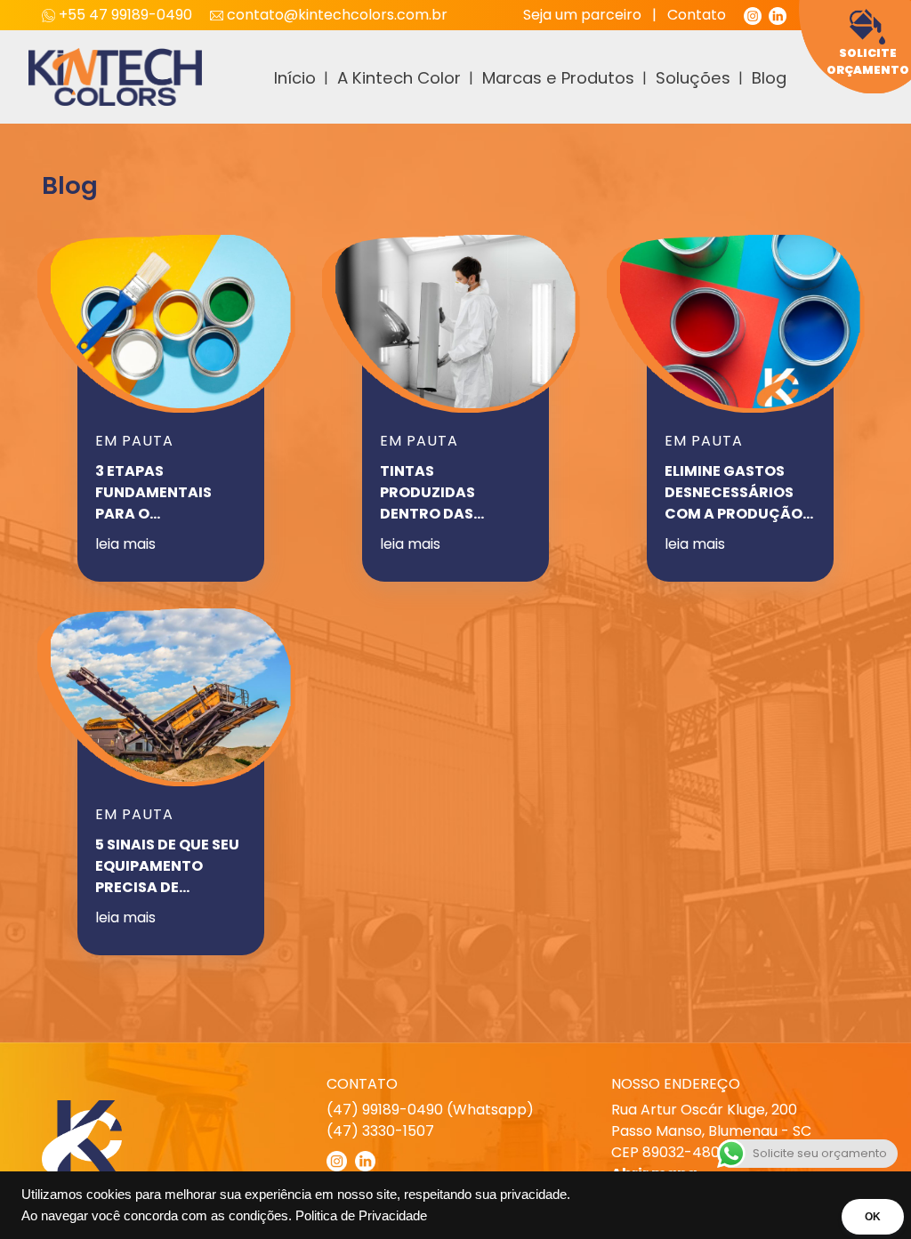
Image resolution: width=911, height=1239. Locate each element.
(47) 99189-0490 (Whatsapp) (430, 1109)
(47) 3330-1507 (380, 1131)
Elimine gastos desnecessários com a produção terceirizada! (733, 493)
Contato (696, 14)
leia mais (125, 544)
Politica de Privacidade (361, 1216)
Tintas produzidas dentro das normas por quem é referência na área (452, 493)
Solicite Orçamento (867, 61)
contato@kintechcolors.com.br (335, 14)
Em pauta (134, 440)
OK (873, 1217)
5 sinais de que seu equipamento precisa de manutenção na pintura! (167, 866)
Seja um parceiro (582, 14)
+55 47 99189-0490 (125, 14)
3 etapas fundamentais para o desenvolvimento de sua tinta (167, 493)
